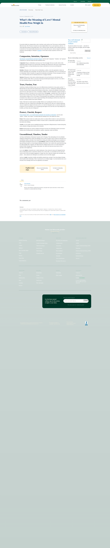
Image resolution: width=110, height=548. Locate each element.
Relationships (39, 272)
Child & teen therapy (40, 245)
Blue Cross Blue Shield (23, 250)
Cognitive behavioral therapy (83, 245)
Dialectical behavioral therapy (83, 250)
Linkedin (58, 318)
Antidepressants (59, 243)
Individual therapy (40, 240)
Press (20, 280)
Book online (96, 5)
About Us (21, 272)
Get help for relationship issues (58, 168)
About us (75, 1)
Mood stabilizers (59, 250)
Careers (80, 277)
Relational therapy (79, 255)
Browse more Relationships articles (79, 26)
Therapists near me (40, 253)
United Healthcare (22, 260)
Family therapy (39, 248)
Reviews (20, 285)
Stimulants (58, 255)
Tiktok (50, 318)
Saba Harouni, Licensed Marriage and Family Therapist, (31, 58)
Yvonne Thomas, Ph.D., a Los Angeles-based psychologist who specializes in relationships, (38, 114)
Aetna (20, 242)
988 (50, 214)
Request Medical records (71, 323)
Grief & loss (78, 253)
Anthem (20, 245)
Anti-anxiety (58, 245)
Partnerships (83, 1)
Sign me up (87, 50)
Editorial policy (22, 277)
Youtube (55, 318)
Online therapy (39, 250)
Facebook (53, 318)
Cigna (20, 253)
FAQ (20, 275)
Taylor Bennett (27, 26)
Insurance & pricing (23, 240)
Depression (78, 248)
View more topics (39, 282)
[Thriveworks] (15, 5)
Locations (21, 282)
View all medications (60, 258)
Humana (20, 255)
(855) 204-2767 (79, 275)
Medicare (21, 248)
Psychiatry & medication (61, 240)
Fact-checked (24, 31)
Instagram (48, 318)
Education (89, 1)
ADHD (77, 243)
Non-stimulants (59, 253)
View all (88, 58)
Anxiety (77, 240)
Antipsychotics (59, 248)
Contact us (78, 272)
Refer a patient (59, 275)
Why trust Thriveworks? (33, 31)
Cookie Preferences (70, 324)
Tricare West (21, 258)
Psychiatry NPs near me (61, 261)
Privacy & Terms (70, 322)
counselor (39, 50)
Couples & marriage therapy (42, 243)
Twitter (61, 318)
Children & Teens (39, 277)
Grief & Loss (39, 280)
